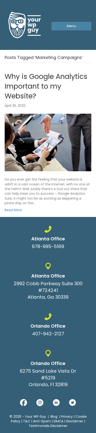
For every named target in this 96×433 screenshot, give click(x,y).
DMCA (58, 421)
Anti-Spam (42, 421)
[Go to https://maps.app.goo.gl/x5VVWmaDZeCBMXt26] (48, 282)
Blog (54, 416)
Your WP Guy (35, 416)
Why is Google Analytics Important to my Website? (46, 86)
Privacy (67, 416)
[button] (24, 403)
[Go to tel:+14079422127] (48, 325)
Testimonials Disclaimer (48, 425)
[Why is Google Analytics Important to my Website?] (48, 142)
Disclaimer (74, 421)
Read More (13, 210)
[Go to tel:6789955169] (48, 238)
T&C (26, 421)
